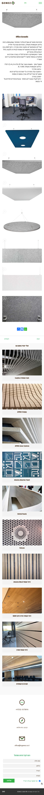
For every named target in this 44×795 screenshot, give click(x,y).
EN (25, 3)
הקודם (6, 339)
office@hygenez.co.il (22, 745)
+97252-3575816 (22, 709)
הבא (38, 339)
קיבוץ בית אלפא (22, 727)
